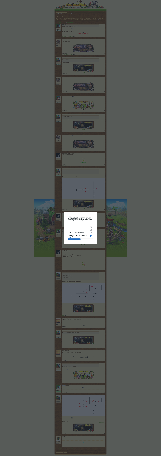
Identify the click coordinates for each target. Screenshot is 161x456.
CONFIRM (74, 239)
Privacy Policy (85, 242)
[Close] (95, 214)
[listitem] (80, 225)
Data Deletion (76, 242)
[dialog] (80, 228)
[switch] (91, 227)
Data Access (80, 242)
